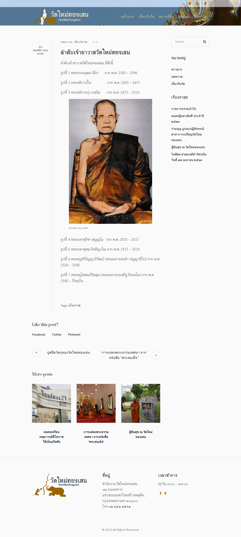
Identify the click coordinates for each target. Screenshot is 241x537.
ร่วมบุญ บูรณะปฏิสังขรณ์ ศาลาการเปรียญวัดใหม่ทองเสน (187, 134)
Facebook (38, 334)
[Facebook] (205, 4)
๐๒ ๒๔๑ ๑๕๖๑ (120, 506)
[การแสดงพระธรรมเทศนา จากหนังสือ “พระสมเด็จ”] (96, 403)
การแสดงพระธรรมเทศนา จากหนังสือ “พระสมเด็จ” (124, 355)
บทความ (66, 42)
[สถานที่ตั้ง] (189, 4)
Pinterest (74, 334)
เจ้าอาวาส (74, 305)
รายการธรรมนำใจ (183, 109)
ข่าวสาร (176, 69)
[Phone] (197, 4)
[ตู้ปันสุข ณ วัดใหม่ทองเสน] (140, 403)
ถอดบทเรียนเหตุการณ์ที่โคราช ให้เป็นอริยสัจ (51, 437)
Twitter (57, 334)
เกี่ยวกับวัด (81, 42)
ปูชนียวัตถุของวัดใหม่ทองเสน (68, 352)
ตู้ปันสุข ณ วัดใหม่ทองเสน (188, 147)
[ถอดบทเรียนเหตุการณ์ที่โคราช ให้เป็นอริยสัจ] (51, 403)
